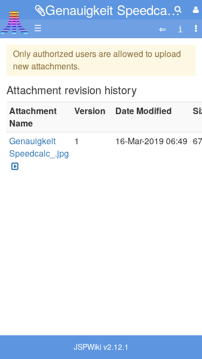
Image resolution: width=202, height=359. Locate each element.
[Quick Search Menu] (178, 9)
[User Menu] (194, 9)
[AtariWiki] (14, 19)
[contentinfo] (180, 28)
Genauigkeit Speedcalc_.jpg (39, 147)
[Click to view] (14, 166)
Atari (14, 22)
